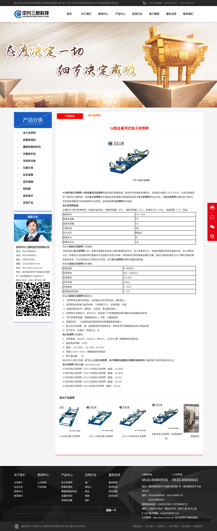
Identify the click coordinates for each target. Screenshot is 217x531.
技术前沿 (113, 487)
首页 (69, 14)
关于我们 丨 (151, 526)
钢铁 (87, 495)
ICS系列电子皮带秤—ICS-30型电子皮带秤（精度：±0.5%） (92, 386)
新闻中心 (103, 14)
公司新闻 (42, 482)
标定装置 (28, 174)
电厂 (87, 482)
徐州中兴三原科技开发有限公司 (36, 15)
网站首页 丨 (139, 526)
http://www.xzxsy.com (32, 268)
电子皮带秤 (29, 133)
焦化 (87, 491)
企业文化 (18, 487)
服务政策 (113, 482)
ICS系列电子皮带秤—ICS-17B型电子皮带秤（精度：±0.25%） (94, 373)
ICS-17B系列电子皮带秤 (84, 436)
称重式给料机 (136, 360)
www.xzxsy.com (92, 364)
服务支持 (171, 14)
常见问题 (113, 491)
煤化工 (88, 487)
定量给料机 (29, 154)
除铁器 (27, 188)
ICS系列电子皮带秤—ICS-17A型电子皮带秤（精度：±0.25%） (94, 369)
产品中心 (120, 14)
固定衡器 (28, 181)
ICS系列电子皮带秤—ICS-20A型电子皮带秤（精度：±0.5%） (93, 377)
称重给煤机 (29, 140)
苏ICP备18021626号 (74, 526)
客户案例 (154, 14)
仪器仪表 (28, 167)
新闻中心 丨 (163, 526)
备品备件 (28, 195)
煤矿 (87, 500)
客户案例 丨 (175, 526)
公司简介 (18, 482)
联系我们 (188, 14)
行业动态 (42, 487)
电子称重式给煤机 (118, 360)
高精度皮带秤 (180, 436)
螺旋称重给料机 (32, 147)
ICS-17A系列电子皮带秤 (117, 436)
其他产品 (28, 202)
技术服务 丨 (188, 526)
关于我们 (86, 14)
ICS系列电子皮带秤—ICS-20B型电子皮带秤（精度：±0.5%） (93, 381)
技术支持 (113, 495)
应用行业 (137, 14)
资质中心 (18, 491)
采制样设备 (29, 160)
